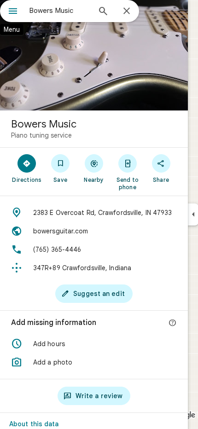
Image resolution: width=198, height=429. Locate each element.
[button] (94, 344)
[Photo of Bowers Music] (94, 55)
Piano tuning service (41, 135)
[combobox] (59, 10)
